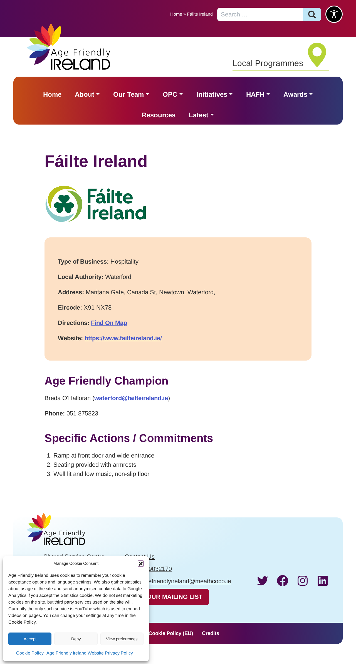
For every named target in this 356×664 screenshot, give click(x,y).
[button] (141, 563)
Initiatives (211, 94)
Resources (158, 115)
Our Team (128, 94)
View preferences (122, 638)
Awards (295, 94)
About (84, 94)
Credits (210, 633)
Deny (76, 638)
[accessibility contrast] (334, 14)
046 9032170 (154, 568)
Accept (30, 638)
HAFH (255, 94)
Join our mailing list (166, 596)
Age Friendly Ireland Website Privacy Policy (89, 653)
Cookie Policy (30, 653)
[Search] (312, 14)
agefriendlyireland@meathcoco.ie (186, 581)
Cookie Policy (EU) (171, 633)
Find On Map (109, 322)
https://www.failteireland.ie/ (123, 338)
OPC (170, 94)
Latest (198, 115)
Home (176, 14)
